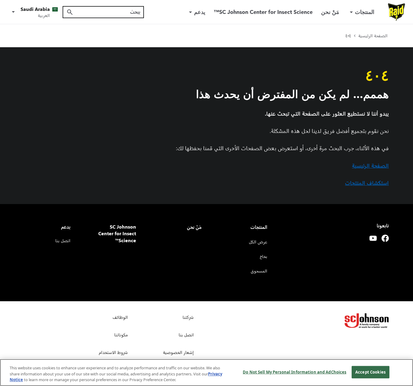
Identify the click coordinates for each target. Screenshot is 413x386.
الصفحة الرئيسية (370, 165)
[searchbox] (106, 11)
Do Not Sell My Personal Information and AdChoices (294, 371)
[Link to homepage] (397, 12)
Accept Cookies (370, 371)
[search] (69, 12)
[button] (34, 12)
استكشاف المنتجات (367, 182)
